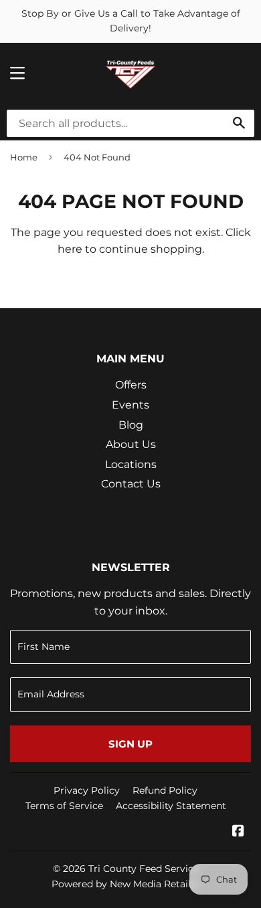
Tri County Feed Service (143, 868)
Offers (131, 384)
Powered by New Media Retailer (126, 884)
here (70, 249)
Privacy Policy (87, 790)
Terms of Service (64, 805)
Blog (130, 425)
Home (23, 157)
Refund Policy (165, 790)
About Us (131, 444)
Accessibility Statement (171, 805)
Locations (131, 464)
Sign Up (130, 743)
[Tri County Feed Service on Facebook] (238, 832)
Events (130, 405)
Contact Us (131, 483)
